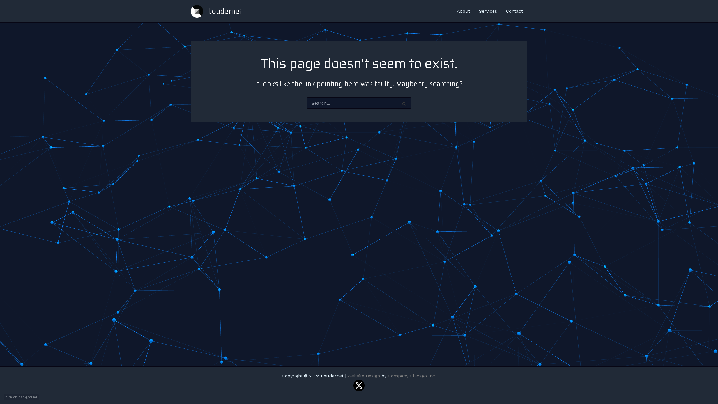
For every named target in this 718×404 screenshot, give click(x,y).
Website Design (364, 375)
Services (488, 11)
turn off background (21, 397)
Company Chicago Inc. (412, 375)
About (463, 11)
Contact (514, 11)
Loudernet (225, 11)
